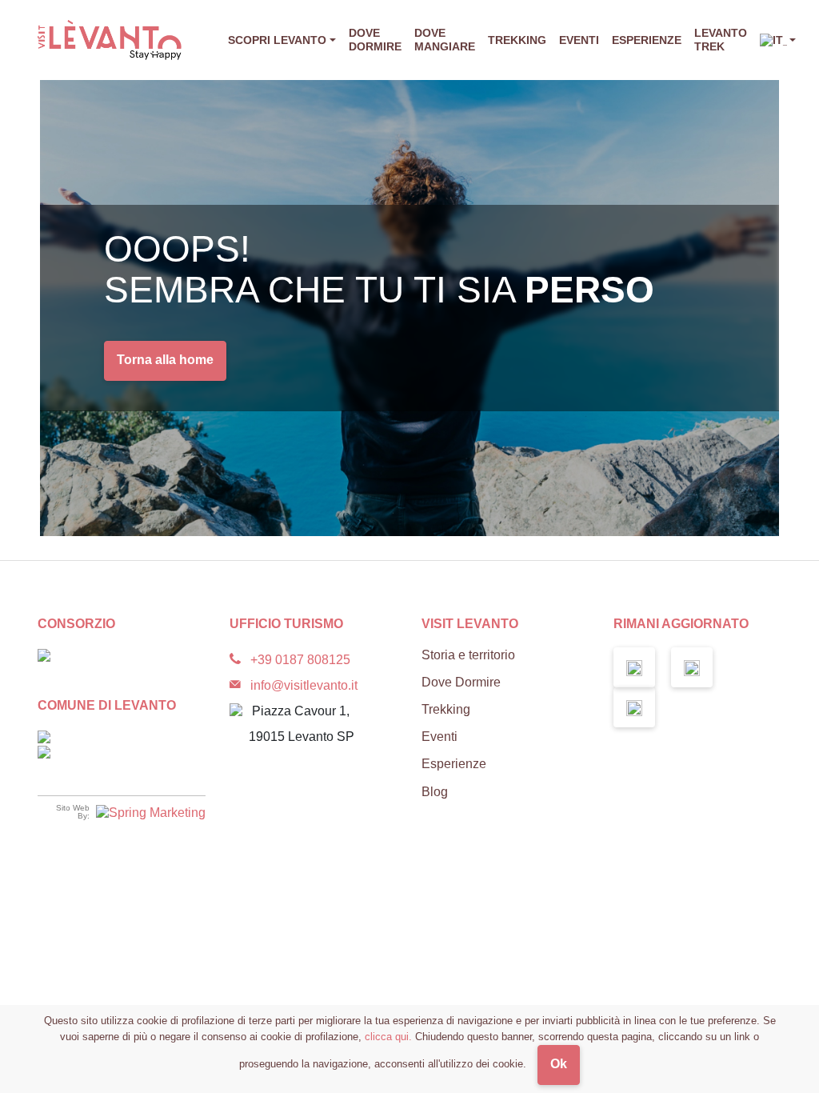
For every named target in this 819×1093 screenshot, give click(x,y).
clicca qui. (388, 1037)
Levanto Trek (720, 39)
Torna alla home (165, 359)
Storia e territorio (468, 655)
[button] (778, 40)
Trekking (517, 40)
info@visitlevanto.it (304, 685)
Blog (434, 792)
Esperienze (646, 40)
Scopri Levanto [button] (277, 40)
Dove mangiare (444, 39)
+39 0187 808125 (300, 660)
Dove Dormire (375, 39)
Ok (558, 1064)
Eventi (579, 40)
